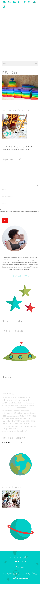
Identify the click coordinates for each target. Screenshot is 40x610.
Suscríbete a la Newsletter (20, 578)
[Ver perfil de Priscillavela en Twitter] (18, 561)
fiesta (12, 413)
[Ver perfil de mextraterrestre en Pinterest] (23, 561)
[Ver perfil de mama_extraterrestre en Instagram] (20, 561)
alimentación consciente (7, 405)
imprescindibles (25, 413)
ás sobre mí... (22, 275)
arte (14, 405)
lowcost (27, 418)
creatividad (21, 408)
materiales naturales (25, 421)
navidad (4, 429)
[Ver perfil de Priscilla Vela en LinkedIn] (25, 561)
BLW (7, 408)
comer (14, 408)
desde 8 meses (16, 410)
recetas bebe (27, 429)
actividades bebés (23, 398)
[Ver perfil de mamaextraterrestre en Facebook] (16, 561)
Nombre (4, 189)
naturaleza (35, 426)
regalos (4, 431)
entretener (6, 413)
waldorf (23, 431)
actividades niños (10, 400)
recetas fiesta (33, 428)
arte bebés (19, 405)
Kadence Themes (30, 586)
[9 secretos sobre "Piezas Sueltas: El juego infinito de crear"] (11, 499)
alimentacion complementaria (23, 403)
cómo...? (11, 410)
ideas (17, 413)
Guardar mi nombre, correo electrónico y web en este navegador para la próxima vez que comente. (19, 212)
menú (13, 426)
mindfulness (18, 426)
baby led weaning (27, 405)
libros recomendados (15, 418)
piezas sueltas (11, 429)
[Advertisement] (20, 39)
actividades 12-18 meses (9, 397)
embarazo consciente (25, 410)
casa (10, 408)
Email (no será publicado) (7, 196)
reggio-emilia (13, 431)
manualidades (8, 421)
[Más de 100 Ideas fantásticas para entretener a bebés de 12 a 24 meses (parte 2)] (14, 126)
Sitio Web (4, 203)
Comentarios (5, 163)
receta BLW (21, 429)
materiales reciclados (11, 423)
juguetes (15, 416)
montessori (27, 426)
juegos (9, 416)
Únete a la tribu (11, 377)
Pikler (17, 428)
